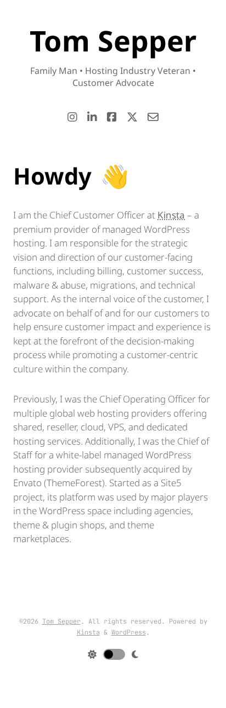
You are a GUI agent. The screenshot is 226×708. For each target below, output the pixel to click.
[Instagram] (72, 117)
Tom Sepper (61, 621)
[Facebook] (112, 117)
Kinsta (171, 215)
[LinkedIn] (92, 117)
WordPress (128, 632)
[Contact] (153, 117)
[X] (132, 117)
